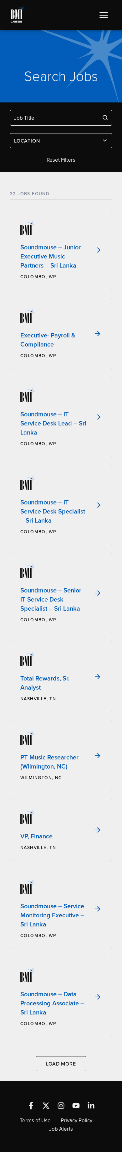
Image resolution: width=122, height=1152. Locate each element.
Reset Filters (61, 160)
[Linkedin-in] (91, 1105)
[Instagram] (61, 1105)
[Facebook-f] (31, 1105)
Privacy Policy (76, 1120)
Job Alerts (61, 1129)
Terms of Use (35, 1120)
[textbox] (57, 140)
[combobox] (61, 140)
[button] (103, 15)
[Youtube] (76, 1105)
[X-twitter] (46, 1105)
